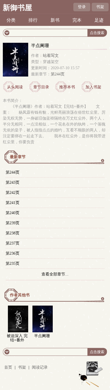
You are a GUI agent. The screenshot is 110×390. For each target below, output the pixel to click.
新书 (55, 20)
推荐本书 (67, 87)
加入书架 (93, 87)
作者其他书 (20, 295)
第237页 (12, 243)
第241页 (12, 203)
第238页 (12, 233)
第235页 (12, 263)
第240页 (12, 213)
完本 (77, 20)
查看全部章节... (55, 274)
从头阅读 (15, 87)
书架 (100, 7)
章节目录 (41, 87)
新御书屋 (17, 8)
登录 (82, 7)
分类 (11, 20)
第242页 (12, 192)
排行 (33, 20)
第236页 (12, 253)
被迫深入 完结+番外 (17, 338)
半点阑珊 (42, 336)
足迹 (99, 20)
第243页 (12, 182)
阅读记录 (40, 367)
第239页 (12, 223)
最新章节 (18, 157)
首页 (8, 367)
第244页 (58, 74)
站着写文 (51, 55)
